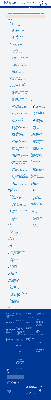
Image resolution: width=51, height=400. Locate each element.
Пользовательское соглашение (38, 192)
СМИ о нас (32, 225)
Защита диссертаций (34, 135)
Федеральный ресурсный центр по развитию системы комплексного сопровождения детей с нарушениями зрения (20, 118)
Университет (5, 7)
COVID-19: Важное (18, 321)
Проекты (10, 244)
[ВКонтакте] (39, 387)
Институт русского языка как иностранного (18, 39)
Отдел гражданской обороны (16, 154)
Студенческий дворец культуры (16, 166)
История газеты (35, 222)
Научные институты (13, 78)
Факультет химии (14, 48)
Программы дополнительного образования (35, 12)
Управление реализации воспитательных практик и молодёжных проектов (29, 314)
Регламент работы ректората (16, 192)
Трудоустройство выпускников (29, 346)
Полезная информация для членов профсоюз (18, 222)
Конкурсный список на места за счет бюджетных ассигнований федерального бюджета (38, 121)
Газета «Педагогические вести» (35, 216)
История (11, 24)
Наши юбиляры (18, 313)
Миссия (11, 22)
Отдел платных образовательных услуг (17, 152)
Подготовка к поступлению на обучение (38, 206)
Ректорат (11, 191)
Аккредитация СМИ (34, 215)
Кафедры (19, 12)
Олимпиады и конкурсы (28, 322)
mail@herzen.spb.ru (13, 383)
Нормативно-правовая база (14, 299)
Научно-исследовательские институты (38, 140)
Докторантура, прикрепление (35, 134)
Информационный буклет (37, 106)
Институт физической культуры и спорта (17, 36)
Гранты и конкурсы (34, 160)
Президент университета (14, 209)
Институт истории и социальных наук (14, 252)
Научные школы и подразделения (36, 136)
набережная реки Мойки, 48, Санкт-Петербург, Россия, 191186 (14, 373)
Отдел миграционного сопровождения (17, 160)
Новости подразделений (34, 212)
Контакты (42, 12)
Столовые (13, 168)
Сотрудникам (14, 213)
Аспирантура (33, 104)
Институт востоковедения (15, 27)
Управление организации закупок (16, 55)
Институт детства (14, 28)
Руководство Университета (14, 190)
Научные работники (35, 147)
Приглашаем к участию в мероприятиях (38, 169)
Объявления (34, 127)
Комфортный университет (13, 245)
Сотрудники (13, 215)
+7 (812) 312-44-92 (9, 383)
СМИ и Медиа (46, 7)
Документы (27, 350)
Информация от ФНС (18, 322)
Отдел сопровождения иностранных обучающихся (19, 161)
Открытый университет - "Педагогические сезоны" (19, 184)
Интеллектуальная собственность (36, 154)
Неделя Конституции (13, 236)
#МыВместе (12, 238)
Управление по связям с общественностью (18, 62)
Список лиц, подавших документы (39, 115)
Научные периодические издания (10, 323)
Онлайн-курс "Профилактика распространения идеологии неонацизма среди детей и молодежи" (20, 329)
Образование (18, 7)
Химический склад (14, 167)
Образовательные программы (25, 12)
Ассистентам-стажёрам (36, 128)
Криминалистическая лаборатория (17, 111)
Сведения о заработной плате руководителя (42, 4)
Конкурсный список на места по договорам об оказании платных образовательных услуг (38, 124)
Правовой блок (14, 219)
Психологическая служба (19, 327)
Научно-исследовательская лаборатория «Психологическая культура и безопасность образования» (18, 88)
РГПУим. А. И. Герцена (12, 369)
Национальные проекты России (35, 166)
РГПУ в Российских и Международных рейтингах (17, 25)
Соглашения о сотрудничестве (14, 288)
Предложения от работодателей (15, 295)
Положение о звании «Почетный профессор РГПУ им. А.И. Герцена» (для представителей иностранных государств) (19, 207)
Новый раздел (14, 196)
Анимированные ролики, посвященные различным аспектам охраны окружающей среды (20, 332)
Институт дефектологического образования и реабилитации (17, 251)
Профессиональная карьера (14, 300)
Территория (12, 23)
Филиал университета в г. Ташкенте (36, 203)
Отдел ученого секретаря (15, 150)
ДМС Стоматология (14, 218)
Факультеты (12, 43)
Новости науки (35, 168)
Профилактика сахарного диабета (20, 320)
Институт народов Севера (15, 35)
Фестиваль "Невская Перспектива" (15, 302)
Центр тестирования (15, 122)
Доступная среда (45, 3)
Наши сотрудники (13, 287)
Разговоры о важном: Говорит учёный (36, 227)
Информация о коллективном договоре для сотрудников (20, 220)
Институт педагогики (15, 37)
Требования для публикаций (37, 219)
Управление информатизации (16, 56)
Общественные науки (37, 138)
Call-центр (11, 303)
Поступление (37, 319)
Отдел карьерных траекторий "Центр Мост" (18, 145)
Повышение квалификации (14, 296)
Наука (26, 7)
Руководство (11, 189)
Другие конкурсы (35, 164)
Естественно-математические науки (39, 139)
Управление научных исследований (17, 59)
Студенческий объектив (13, 265)
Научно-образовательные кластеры (36, 150)
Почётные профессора (12, 225)
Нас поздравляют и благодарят (13, 243)
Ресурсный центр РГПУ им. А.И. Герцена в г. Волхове (19, 76)
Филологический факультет (16, 49)
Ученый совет (14, 12)
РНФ (33, 163)
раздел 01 (13, 208)
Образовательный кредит (29, 327)
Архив (33, 220)
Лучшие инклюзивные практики (15, 289)
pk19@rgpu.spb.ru (9, 392)
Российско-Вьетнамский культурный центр (18, 146)
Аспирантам (34, 126)
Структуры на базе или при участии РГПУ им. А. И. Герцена (18, 174)
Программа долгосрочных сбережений (20, 334)
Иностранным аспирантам (36, 129)
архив (12, 194)
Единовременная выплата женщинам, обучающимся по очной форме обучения (30, 335)
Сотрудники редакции (36, 218)
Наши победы (35, 224)
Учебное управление (15, 71)
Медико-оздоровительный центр (16, 124)
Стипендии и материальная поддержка (30, 317)
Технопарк (13, 183)
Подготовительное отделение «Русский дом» (16, 77)
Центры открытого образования (16, 133)
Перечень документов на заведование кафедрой (19, 205)
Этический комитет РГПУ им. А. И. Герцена (37, 159)
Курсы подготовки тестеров (37, 198)
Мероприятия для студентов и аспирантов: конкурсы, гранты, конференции (37, 171)
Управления (12, 51)
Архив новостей (14, 286)
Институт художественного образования (18, 41)
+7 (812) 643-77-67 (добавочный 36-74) (30, 393)
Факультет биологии (15, 46)
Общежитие (27, 318)
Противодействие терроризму (19, 339)
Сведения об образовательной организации (42, 2)
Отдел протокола (14, 153)
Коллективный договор (18, 314)
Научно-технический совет (35, 157)
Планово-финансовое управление (17, 52)
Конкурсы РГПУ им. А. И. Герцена (37, 161)
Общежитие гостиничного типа (16, 169)
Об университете (11, 21)
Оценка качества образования (13, 281)
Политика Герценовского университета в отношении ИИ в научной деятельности (10, 330)
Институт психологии (15, 38)
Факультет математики (12, 273)
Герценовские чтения (13, 271)
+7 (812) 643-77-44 (28, 389)
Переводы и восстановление (37, 209)
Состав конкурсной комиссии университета (18, 198)
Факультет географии (12, 270)
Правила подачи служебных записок (17, 204)
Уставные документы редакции (37, 217)
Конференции (12, 264)
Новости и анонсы (40, 7)
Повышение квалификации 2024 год (17, 298)
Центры (11, 112)
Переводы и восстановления (29, 328)
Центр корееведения (15, 129)
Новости (13, 212)
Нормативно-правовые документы (38, 133)
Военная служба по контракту (19, 340)
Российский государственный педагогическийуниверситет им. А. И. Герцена (23, 3)
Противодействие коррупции (43, 5)
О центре (34, 189)
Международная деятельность (32, 7)
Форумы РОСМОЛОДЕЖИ (29, 340)
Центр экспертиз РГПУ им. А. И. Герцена (17, 134)
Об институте (10, 12)
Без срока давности (13, 237)
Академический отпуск (28, 337)
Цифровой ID (17, 335)
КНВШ (33, 162)
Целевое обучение (28, 329)
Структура (11, 229)
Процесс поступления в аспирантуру (39, 107)
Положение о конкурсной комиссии (17, 197)
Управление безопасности (15, 60)
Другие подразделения (13, 162)
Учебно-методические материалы (15, 301)
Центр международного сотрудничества (18, 135)
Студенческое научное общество (10, 333)
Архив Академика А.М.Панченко (16, 185)
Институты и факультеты (11, 7)
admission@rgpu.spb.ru (9, 396)
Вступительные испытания (38, 117)
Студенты (13, 216)
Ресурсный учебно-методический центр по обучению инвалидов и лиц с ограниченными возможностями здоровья (19, 116)
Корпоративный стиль (34, 226)
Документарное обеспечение (14, 232)
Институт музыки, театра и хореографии (17, 34)
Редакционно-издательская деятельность (15, 240)
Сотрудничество (36, 191)
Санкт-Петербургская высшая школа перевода (18, 163)
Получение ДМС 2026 (15, 217)
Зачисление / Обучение (36, 208)
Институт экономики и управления (17, 42)
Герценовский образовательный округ (17, 180)
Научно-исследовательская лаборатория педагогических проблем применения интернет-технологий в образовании (19, 101)
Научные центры (35, 141)
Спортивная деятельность (13, 239)
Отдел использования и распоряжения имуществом (19, 157)
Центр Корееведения (34, 184)
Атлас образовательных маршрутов (14, 279)
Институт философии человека (13, 259)
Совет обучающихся (13, 223)
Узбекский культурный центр (16, 125)
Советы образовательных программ (14, 278)
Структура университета (19, 345)
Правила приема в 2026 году (38, 125)
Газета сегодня (35, 223)
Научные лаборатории (13, 86)
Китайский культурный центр (16, 126)
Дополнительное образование (13, 280)
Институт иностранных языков (16, 29)
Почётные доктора (12, 224)
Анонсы (32, 213)
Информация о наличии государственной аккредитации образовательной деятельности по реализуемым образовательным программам (17, 306)
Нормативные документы (13, 282)
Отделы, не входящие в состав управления (16, 149)
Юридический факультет (15, 50)
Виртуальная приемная (12, 227)
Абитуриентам (22, 7)
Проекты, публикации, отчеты (35, 153)
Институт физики (11, 258)
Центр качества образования (16, 143)
